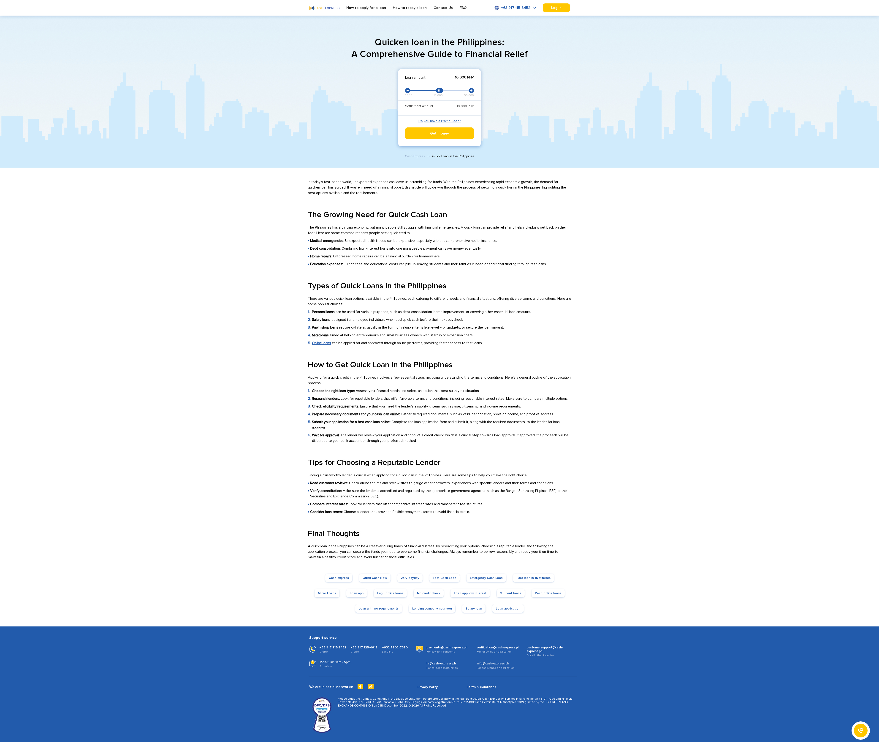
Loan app (357, 593)
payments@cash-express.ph (446, 647)
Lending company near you (432, 608)
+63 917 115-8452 (515, 8)
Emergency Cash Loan (486, 578)
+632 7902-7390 (395, 647)
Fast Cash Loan (444, 578)
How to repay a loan (410, 8)
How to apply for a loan (366, 8)
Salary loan (474, 608)
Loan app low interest (470, 593)
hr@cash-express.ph (441, 663)
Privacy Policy (428, 687)
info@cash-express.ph (493, 663)
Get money (439, 133)
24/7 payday (410, 578)
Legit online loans (390, 593)
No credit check (428, 593)
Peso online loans (548, 593)
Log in (556, 7)
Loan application (508, 608)
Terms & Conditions (481, 687)
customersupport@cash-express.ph (545, 649)
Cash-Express (415, 156)
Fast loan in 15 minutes (533, 578)
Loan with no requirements (379, 608)
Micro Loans (327, 593)
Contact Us (443, 8)
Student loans (510, 593)
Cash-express (339, 578)
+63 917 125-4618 (364, 647)
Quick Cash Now (375, 578)
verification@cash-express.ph (498, 647)
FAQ (463, 8)
